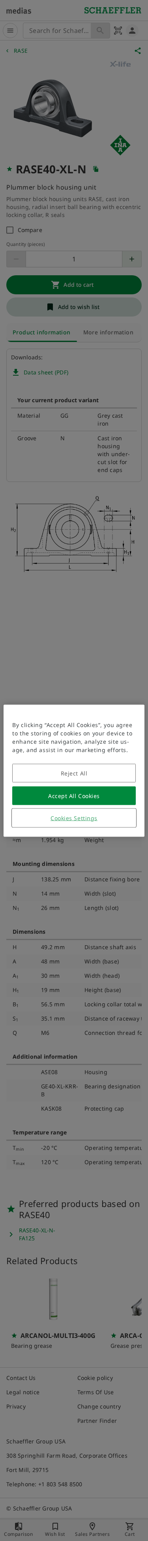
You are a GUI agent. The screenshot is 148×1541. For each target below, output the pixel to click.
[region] (74, 770)
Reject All (74, 773)
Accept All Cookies (74, 795)
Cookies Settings (74, 817)
